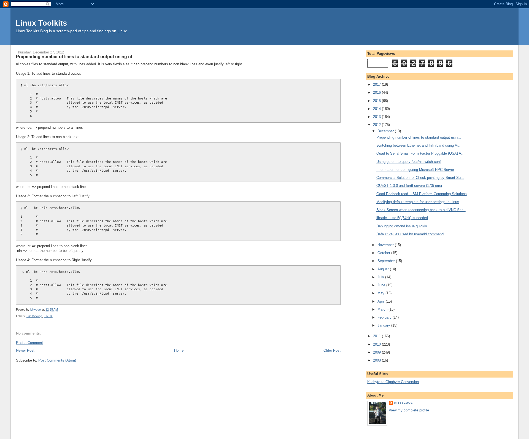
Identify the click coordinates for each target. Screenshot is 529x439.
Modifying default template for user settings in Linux (417, 202)
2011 (377, 336)
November (386, 245)
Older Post (332, 350)
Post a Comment (29, 343)
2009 (377, 352)
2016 (377, 92)
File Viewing (34, 316)
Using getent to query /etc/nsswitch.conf (408, 162)
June (381, 285)
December (386, 131)
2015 (377, 101)
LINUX (48, 316)
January (384, 325)
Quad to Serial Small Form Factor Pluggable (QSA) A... (420, 153)
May (381, 293)
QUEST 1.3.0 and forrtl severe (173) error (409, 186)
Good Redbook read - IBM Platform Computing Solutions (421, 194)
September (386, 261)
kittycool (403, 402)
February (385, 317)
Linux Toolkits (41, 23)
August (383, 269)
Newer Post (25, 350)
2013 (377, 117)
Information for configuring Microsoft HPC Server (415, 170)
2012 (377, 125)
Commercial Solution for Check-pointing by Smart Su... (420, 178)
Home (178, 350)
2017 (377, 84)
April (381, 301)
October (384, 253)
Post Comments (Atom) (57, 360)
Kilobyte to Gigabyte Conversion (393, 382)
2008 (377, 360)
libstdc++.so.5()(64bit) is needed (402, 218)
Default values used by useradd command (410, 234)
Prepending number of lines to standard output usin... (418, 137)
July (381, 277)
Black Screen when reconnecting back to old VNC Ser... (421, 210)
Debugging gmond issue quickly (401, 226)
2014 (377, 109)
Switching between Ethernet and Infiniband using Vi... (418, 145)
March (382, 309)
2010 (377, 344)
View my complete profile (409, 410)
